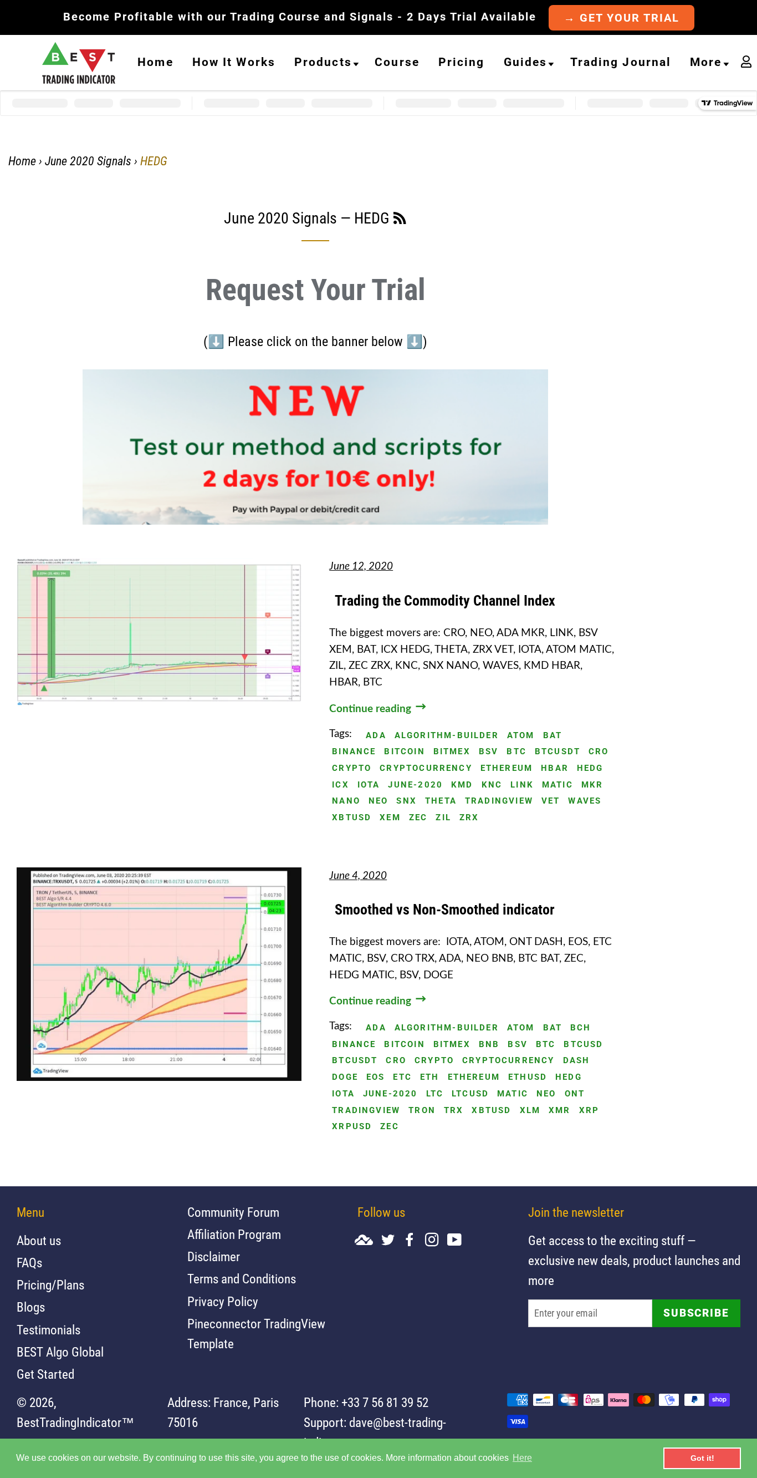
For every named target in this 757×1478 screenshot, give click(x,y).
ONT (575, 1094)
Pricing (461, 62)
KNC (492, 785)
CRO (599, 751)
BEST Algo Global (60, 1352)
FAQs (29, 1263)
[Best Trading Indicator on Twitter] (392, 1240)
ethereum (506, 768)
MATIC (557, 785)
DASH (576, 1060)
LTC (435, 1094)
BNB (489, 1044)
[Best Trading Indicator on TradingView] (368, 1240)
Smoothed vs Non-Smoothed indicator (445, 909)
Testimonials (48, 1330)
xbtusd (351, 817)
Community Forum (233, 1212)
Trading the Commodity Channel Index (445, 600)
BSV (489, 751)
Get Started (45, 1374)
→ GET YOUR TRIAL (621, 17)
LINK (522, 785)
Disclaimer (213, 1257)
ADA (376, 735)
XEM (390, 817)
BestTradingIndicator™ (75, 1422)
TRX (454, 1110)
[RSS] (400, 220)
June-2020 (415, 785)
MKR (592, 785)
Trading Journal (621, 62)
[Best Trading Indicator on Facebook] (414, 1240)
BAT (552, 735)
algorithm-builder (447, 735)
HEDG (590, 768)
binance (354, 751)
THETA (441, 801)
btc (516, 751)
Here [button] (522, 1457)
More (706, 62)
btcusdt (557, 751)
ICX (340, 785)
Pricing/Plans (50, 1285)
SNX (406, 801)
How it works (233, 62)
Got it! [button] (702, 1458)
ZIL (443, 817)
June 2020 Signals (88, 161)
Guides (526, 62)
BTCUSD (583, 1044)
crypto (351, 768)
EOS (375, 1077)
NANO (346, 801)
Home (155, 62)
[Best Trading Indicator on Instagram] (436, 1240)
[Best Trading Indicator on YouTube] (458, 1240)
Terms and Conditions (241, 1279)
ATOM (521, 735)
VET (550, 801)
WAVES (584, 801)
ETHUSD (527, 1077)
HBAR (555, 768)
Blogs (31, 1307)
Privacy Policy (222, 1301)
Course (397, 62)
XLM (530, 1110)
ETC (402, 1077)
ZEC (418, 817)
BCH (580, 1028)
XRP (589, 1110)
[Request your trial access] (315, 521)
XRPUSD (352, 1126)
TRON (422, 1110)
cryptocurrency (426, 768)
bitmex (451, 751)
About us (39, 1240)
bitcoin (404, 751)
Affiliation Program (234, 1234)
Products (323, 62)
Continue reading (371, 709)
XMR (560, 1110)
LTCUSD (470, 1094)
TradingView (499, 801)
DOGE (345, 1077)
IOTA (368, 785)
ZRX (469, 817)
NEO (378, 801)
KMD (462, 785)
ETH (429, 1077)
